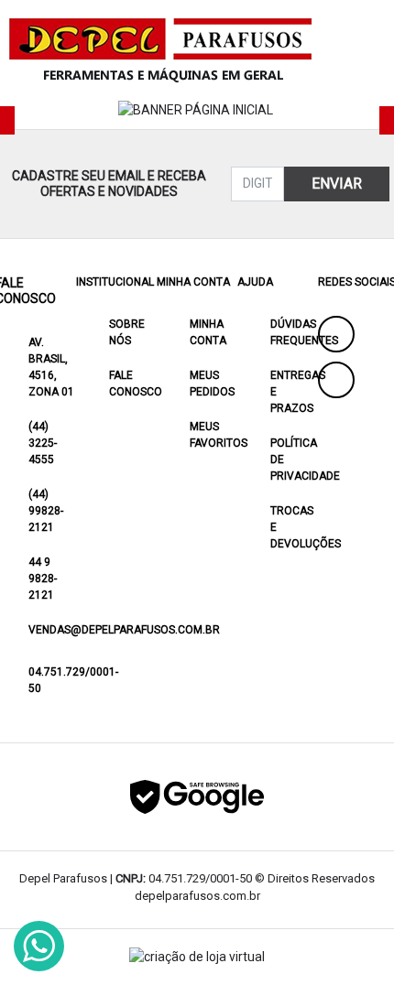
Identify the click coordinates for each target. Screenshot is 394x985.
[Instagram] (336, 380)
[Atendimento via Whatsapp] (39, 946)
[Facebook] (336, 334)
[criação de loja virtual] (197, 957)
